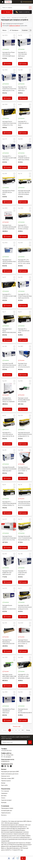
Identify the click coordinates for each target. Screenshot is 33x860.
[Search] (30, 7)
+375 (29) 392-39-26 (6, 750)
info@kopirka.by (5, 761)
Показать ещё (16, 726)
